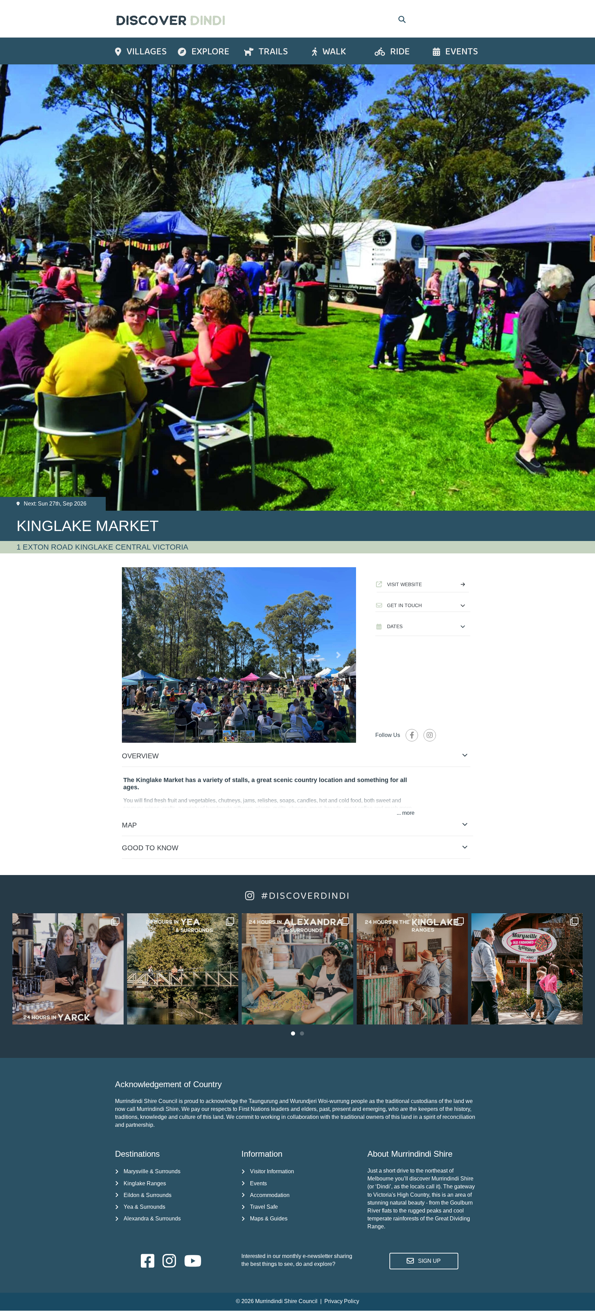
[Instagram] (115, 1016)
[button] (422, 605)
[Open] (68, 968)
